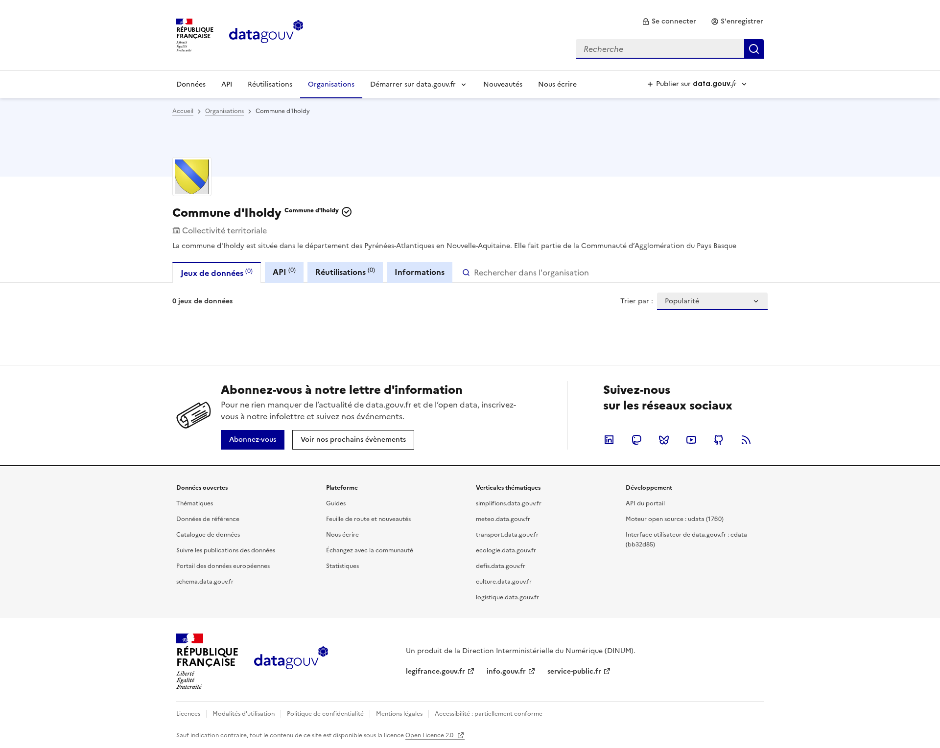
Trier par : (636, 301)
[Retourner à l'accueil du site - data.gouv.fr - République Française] (291, 661)
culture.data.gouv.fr (504, 581)
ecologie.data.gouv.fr (506, 550)
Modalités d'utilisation (243, 713)
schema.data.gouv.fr (205, 581)
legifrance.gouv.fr (435, 671)
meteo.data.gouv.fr (503, 519)
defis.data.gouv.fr (500, 566)
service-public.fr (574, 671)
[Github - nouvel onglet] (718, 440)
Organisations (331, 84)
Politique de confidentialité (325, 713)
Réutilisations (270, 84)
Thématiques (194, 503)
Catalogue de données (208, 534)
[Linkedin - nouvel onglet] (609, 440)
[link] (669, 21)
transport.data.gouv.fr (507, 534)
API (226, 84)
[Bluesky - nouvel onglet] (664, 440)
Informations (420, 272)
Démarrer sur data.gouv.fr (413, 84)
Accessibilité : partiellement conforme (488, 713)
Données (191, 84)
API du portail (645, 503)
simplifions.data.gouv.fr (508, 503)
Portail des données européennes (223, 566)
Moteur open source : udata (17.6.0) (675, 519)
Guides (336, 503)
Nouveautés (502, 84)
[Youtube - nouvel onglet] (691, 440)
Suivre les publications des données (225, 550)
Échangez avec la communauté (369, 550)
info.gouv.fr (506, 671)
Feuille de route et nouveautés (368, 519)
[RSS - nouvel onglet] (746, 440)
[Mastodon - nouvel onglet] (636, 440)
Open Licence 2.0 (430, 735)
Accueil (182, 111)
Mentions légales (399, 713)
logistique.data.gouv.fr (507, 597)
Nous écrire (557, 84)
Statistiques (342, 566)
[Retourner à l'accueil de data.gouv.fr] (266, 34)
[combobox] (670, 49)
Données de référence (207, 519)
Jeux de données (217, 273)
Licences (188, 713)
